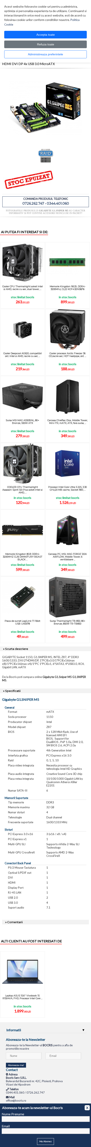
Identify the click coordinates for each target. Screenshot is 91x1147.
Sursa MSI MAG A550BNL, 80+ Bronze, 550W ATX (22, 422)
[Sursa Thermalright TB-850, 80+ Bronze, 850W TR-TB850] (67, 597)
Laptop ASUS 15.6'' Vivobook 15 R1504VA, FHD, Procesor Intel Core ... (22, 997)
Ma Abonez (45, 1141)
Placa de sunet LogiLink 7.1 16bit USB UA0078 (22, 622)
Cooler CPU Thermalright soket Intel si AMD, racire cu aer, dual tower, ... (22, 288)
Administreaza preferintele (45, 54)
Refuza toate (45, 44)
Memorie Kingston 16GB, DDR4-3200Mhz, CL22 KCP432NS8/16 (67, 288)
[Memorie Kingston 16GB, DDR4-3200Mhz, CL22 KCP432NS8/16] (67, 262)
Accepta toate (45, 34)
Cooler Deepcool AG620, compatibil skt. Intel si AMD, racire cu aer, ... (22, 355)
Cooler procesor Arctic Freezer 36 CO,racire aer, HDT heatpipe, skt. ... (67, 355)
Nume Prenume (13, 1114)
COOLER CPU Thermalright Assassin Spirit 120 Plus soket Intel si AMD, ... (22, 490)
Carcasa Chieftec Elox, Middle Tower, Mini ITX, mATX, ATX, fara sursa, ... (67, 422)
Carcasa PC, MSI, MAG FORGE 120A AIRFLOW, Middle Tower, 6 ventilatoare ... (67, 556)
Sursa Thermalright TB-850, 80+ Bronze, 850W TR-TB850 (67, 622)
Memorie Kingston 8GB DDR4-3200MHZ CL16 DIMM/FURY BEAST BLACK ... (22, 556)
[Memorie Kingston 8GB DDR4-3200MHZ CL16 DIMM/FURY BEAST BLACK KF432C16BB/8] (22, 530)
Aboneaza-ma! (16, 1065)
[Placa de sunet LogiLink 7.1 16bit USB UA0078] (22, 597)
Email (6, 1126)
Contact (12, 1070)
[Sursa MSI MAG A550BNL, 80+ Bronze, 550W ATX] (22, 396)
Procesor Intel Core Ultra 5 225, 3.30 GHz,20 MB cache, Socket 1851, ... (67, 488)
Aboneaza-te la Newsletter (25, 1039)
